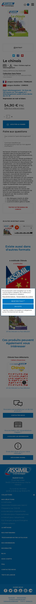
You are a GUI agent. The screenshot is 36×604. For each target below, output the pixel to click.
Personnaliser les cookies (24, 296)
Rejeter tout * (18, 301)
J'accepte (18, 306)
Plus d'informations (9, 296)
